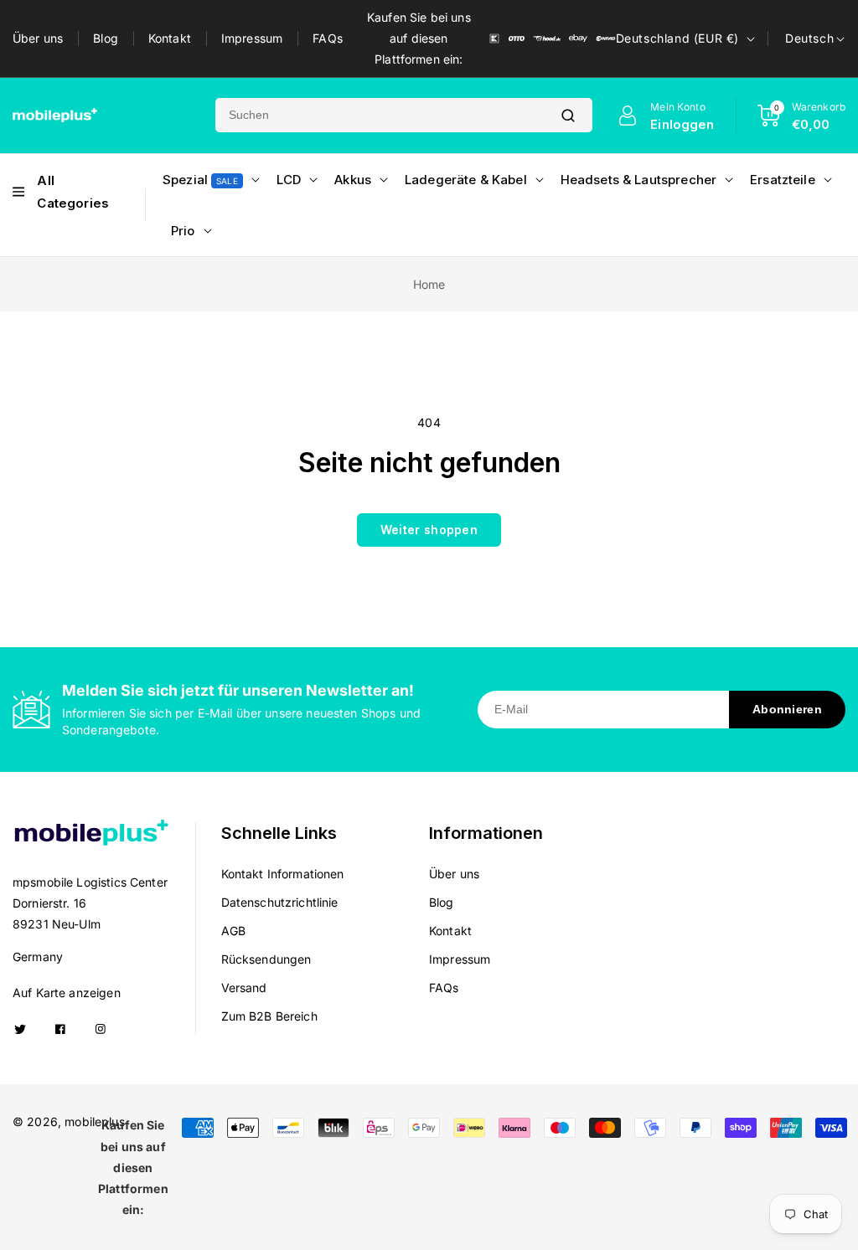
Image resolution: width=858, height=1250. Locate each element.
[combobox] (379, 115)
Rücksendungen (266, 959)
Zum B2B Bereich (269, 1016)
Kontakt (169, 38)
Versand (244, 987)
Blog (105, 38)
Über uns (38, 38)
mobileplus (95, 1121)
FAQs (328, 38)
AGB (233, 930)
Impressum (251, 38)
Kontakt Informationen (282, 874)
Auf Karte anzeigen (67, 992)
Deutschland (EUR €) (677, 38)
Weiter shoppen (429, 529)
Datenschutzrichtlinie (280, 902)
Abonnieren (787, 709)
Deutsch (809, 38)
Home (429, 284)
